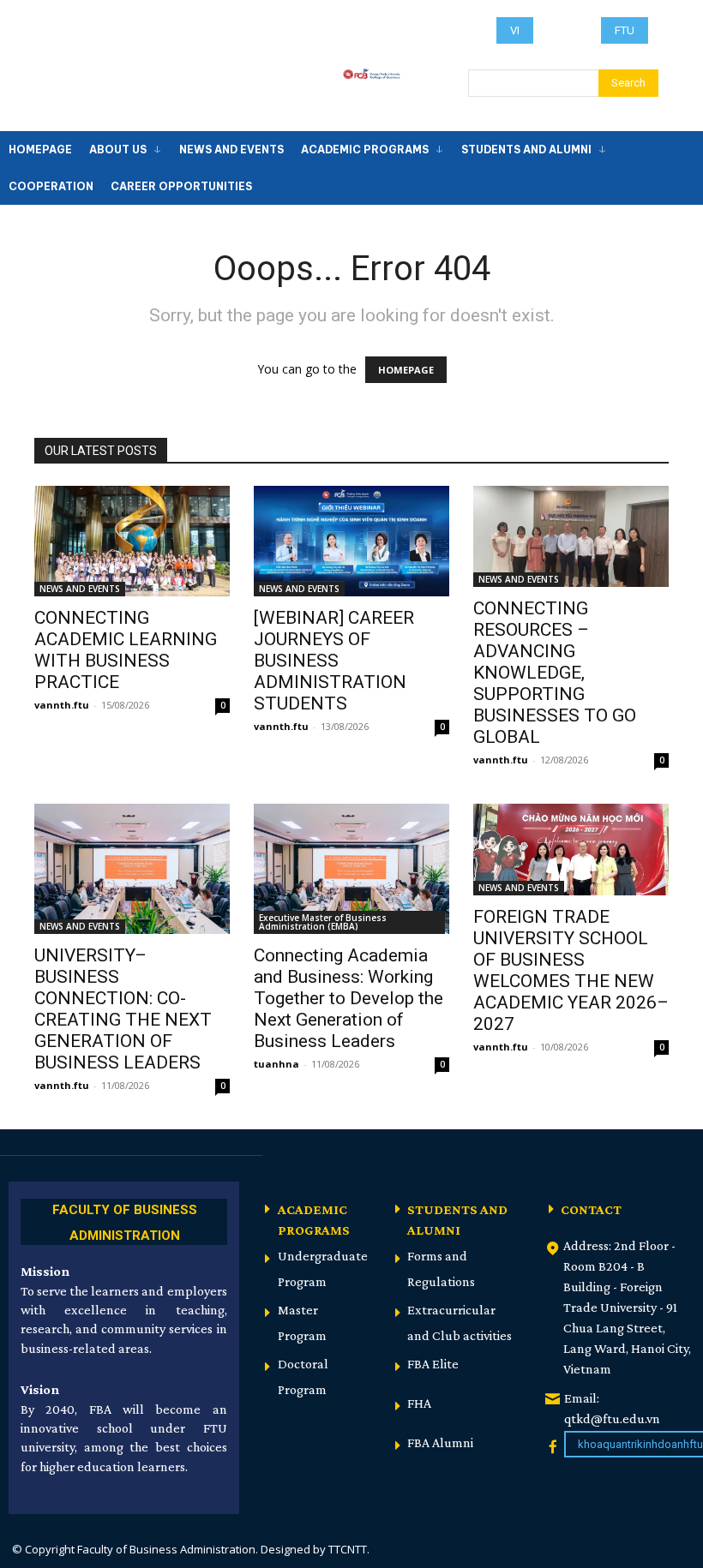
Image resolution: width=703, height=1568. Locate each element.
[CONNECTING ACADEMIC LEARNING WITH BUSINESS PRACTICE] (132, 541)
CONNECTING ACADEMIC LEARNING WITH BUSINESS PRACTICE (125, 649)
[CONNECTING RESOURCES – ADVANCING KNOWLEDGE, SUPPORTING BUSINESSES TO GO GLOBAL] (571, 536)
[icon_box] (124, 1220)
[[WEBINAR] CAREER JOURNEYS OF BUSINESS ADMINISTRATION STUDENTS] (351, 540)
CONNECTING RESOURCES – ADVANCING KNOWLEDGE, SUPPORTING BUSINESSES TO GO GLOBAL (554, 672)
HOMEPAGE (406, 369)
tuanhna (276, 1063)
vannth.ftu (61, 704)
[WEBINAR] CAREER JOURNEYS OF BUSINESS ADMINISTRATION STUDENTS (334, 660)
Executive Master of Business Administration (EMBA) (323, 922)
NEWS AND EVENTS (79, 589)
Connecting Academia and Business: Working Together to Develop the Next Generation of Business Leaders (348, 998)
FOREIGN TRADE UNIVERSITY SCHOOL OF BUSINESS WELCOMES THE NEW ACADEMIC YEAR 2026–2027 (571, 970)
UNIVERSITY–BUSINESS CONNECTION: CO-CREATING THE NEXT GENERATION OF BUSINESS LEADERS (123, 1009)
